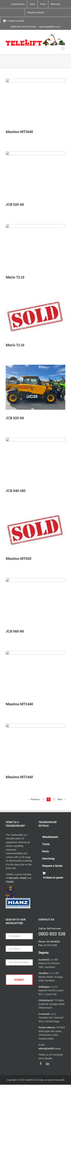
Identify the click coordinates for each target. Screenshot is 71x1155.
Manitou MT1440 (19, 704)
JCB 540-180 (15, 490)
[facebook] (40, 1063)
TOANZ (10, 881)
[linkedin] (47, 1063)
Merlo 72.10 (15, 277)
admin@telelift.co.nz (49, 26)
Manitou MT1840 (19, 131)
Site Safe (13, 878)
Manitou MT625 (18, 558)
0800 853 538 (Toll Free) (23, 26)
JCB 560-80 (15, 631)
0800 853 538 (51, 934)
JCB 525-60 (15, 204)
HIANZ (23, 878)
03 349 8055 (53, 941)
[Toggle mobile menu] (63, 49)
